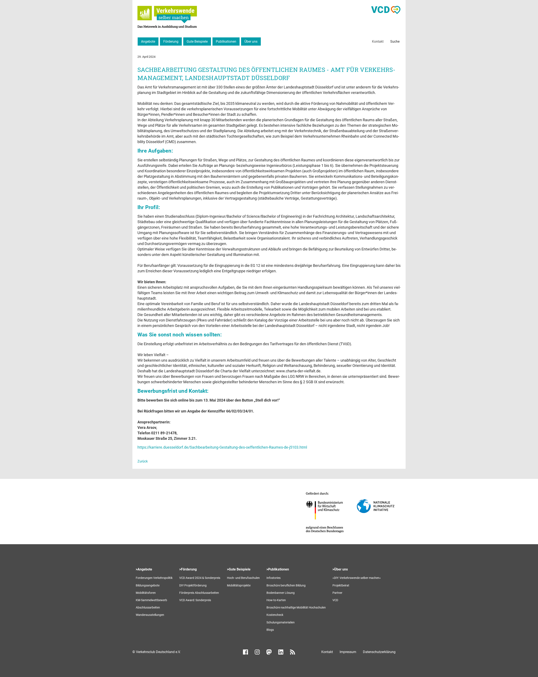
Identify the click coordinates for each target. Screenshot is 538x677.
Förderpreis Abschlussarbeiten (199, 592)
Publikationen (226, 41)
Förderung (170, 41)
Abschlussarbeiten (148, 607)
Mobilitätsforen (146, 592)
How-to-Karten (276, 600)
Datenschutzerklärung (379, 652)
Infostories (273, 578)
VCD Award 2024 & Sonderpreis (199, 578)
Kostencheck (274, 614)
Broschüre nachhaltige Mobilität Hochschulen (296, 607)
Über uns (250, 41)
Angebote (148, 41)
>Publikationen (277, 569)
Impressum (348, 652)
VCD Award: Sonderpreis (195, 600)
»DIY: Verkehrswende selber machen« (356, 578)
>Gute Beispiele (239, 569)
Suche (395, 41)
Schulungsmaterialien (280, 622)
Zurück (142, 461)
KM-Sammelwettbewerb (151, 600)
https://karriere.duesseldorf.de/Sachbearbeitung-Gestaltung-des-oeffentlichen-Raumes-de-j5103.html (222, 447)
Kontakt (378, 41)
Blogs (270, 629)
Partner (337, 592)
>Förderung (188, 569)
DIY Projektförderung (193, 585)
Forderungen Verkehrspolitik (154, 578)
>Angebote (144, 569)
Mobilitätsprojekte (239, 585)
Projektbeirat (340, 585)
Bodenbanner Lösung (280, 592)
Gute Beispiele (197, 41)
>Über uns (340, 569)
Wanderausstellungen (150, 614)
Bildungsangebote (148, 585)
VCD (335, 600)
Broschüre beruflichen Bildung (286, 585)
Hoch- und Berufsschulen (243, 578)
